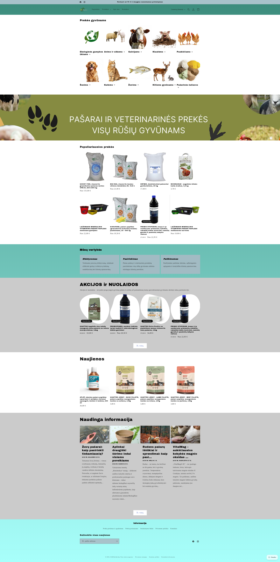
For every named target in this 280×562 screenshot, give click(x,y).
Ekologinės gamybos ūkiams (91, 53)
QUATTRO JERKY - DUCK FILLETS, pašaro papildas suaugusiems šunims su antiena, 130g (124, 399)
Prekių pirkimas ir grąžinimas (113, 528)
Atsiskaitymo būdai (146, 528)
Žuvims (132, 85)
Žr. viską (140, 346)
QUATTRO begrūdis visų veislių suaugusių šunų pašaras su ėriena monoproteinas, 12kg (94, 328)
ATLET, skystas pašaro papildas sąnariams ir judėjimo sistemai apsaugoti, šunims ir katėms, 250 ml (94, 400)
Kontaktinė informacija (168, 557)
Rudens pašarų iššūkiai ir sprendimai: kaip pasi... (155, 452)
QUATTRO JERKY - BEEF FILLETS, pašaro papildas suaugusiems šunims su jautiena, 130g (185, 399)
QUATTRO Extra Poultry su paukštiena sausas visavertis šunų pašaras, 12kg (152, 328)
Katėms (108, 85)
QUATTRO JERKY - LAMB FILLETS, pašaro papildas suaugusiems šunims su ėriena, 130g (154, 399)
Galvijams (133, 52)
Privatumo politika (162, 528)
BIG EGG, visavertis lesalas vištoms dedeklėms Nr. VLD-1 (122, 185)
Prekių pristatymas (131, 528)
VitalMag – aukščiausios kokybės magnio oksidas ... (185, 452)
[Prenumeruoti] (116, 541)
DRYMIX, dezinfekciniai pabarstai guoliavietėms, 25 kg (154, 185)
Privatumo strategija (141, 557)
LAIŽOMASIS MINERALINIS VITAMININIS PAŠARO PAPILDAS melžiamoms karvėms (184, 228)
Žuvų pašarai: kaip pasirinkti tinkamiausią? (93, 450)
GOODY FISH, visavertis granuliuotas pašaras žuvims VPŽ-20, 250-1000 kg (92, 186)
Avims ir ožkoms (113, 52)
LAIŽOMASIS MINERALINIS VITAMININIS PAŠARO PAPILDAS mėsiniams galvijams (93, 228)
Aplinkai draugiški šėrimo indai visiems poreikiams (121, 453)
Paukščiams (183, 52)
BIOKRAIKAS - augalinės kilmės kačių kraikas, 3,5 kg (184, 185)
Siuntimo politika (154, 557)
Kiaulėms (158, 52)
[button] (106, 9)
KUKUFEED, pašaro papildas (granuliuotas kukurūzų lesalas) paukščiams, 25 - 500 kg (123, 228)
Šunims (84, 85)
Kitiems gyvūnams (163, 85)
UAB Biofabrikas (115, 557)
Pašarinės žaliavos (187, 85)
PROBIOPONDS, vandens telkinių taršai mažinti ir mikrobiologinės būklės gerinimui (124, 328)
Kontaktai (173, 528)
